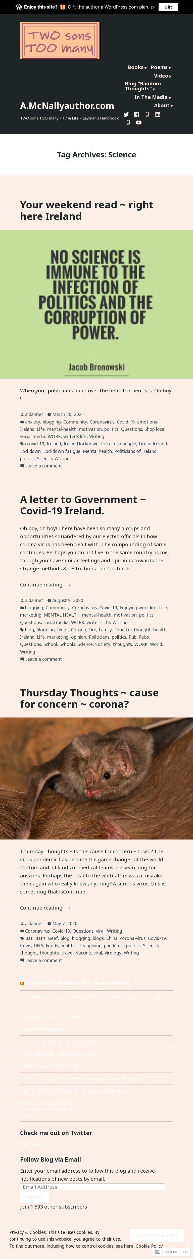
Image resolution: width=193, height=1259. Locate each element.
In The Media (151, 97)
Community (75, 422)
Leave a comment (43, 465)
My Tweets (33, 1144)
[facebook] (136, 114)
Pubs (144, 637)
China (112, 938)
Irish (105, 444)
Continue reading (42, 585)
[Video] (137, 122)
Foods (52, 945)
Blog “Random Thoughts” (143, 86)
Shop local (154, 429)
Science (44, 458)
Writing (96, 436)
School (50, 644)
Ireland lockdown (81, 444)
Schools (67, 644)
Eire (92, 630)
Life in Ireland (153, 444)
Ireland (27, 429)
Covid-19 (126, 422)
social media (32, 436)
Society (102, 644)
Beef (53, 938)
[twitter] (127, 114)
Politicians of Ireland (135, 451)
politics (111, 429)
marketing (30, 615)
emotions (147, 422)
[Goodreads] (147, 114)
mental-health (61, 429)
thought (28, 953)
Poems (159, 67)
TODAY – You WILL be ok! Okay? (57, 1041)
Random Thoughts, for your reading (77, 983)
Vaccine (83, 953)
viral (100, 931)
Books (135, 67)
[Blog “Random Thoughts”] (128, 122)
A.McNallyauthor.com (67, 105)
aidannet (34, 414)
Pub (132, 637)
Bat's (40, 938)
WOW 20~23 (34, 1115)
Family (105, 630)
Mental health (97, 451)
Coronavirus (102, 422)
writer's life (75, 436)
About (162, 105)
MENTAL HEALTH (62, 615)
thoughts (122, 644)
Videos (162, 75)
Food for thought (132, 630)
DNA (38, 945)
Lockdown (30, 451)
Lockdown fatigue (61, 451)
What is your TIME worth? (51, 1066)
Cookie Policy (149, 1246)
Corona (78, 630)
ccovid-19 (34, 444)
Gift (168, 7)
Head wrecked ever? (44, 1029)
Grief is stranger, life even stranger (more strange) (80, 1078)
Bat (29, 938)
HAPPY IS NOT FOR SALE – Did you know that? (74, 1090)
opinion (78, 637)
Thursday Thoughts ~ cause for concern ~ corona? (89, 698)
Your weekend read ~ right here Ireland (87, 210)
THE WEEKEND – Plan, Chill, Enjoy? (60, 1053)
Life (41, 429)
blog (29, 630)
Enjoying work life (138, 608)
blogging (52, 422)
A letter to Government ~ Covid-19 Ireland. (83, 504)
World (156, 644)
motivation (90, 429)
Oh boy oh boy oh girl (46, 1103)
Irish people (124, 444)
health (159, 630)
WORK (54, 436)
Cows (25, 945)
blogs (62, 630)
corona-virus (133, 938)
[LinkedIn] (158, 114)
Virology (113, 953)
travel (67, 953)
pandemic (114, 945)
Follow (34, 1196)
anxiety (32, 422)
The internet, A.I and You (50, 1016)
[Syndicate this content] (22, 983)
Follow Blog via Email (50, 1159)
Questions (131, 429)
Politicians (99, 637)
